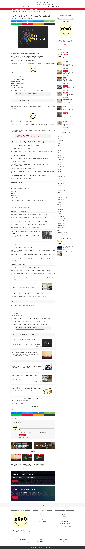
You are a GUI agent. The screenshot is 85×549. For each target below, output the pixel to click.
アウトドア (59, 134)
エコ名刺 (59, 150)
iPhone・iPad (60, 171)
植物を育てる (60, 194)
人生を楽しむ (60, 223)
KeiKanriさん (14, 195)
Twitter (20, 437)
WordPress (52, 547)
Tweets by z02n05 (60, 49)
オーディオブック (61, 183)
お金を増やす (60, 157)
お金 (58, 155)
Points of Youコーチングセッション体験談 (64, 526)
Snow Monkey (33, 547)
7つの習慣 (59, 213)
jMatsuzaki (17, 418)
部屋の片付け (60, 202)
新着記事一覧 (66, 129)
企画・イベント (60, 225)
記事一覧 (28, 435)
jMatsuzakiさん (15, 191)
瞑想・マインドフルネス (62, 197)
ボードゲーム (60, 152)
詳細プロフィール (66, 44)
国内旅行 (59, 140)
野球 (59, 143)
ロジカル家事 (60, 208)
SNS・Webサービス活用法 (62, 232)
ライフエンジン (31, 18)
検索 (53, 409)
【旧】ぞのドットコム (42, 2)
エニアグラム (60, 216)
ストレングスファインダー (62, 220)
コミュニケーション (61, 218)
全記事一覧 (64, 516)
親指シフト (60, 201)
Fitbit (59, 169)
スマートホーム (60, 176)
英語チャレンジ (60, 199)
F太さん (13, 193)
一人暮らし (59, 204)
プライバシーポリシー (64, 521)
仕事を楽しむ (60, 162)
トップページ (64, 512)
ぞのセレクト (42, 514)
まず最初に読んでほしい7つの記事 (64, 523)
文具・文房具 (60, 154)
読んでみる (15, 481)
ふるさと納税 (60, 160)
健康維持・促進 (60, 190)
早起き (59, 192)
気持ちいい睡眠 (60, 195)
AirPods (59, 167)
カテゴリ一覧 (64, 518)
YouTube (34, 437)
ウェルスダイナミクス (61, 214)
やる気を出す (60, 185)
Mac (59, 173)
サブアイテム (60, 174)
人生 (58, 211)
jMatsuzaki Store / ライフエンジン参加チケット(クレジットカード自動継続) (30, 95)
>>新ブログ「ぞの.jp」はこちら (17, 403)
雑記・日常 (60, 228)
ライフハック (60, 187)
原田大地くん (14, 197)
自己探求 (59, 227)
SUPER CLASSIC (61, 148)
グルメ (59, 138)
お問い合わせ (64, 519)
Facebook (24, 437)
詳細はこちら (22, 435)
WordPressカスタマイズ (62, 234)
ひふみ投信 (60, 159)
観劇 (59, 141)
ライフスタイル (60, 180)
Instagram (29, 437)
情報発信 (58, 230)
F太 (12, 418)
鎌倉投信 (59, 164)
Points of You (60, 147)
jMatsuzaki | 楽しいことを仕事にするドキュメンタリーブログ (27, 136)
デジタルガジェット (60, 166)
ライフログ (60, 188)
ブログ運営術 (60, 235)
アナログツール (60, 145)
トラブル (59, 206)
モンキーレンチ (42, 547)
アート (59, 136)
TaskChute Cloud (61, 181)
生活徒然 (59, 209)
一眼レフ (59, 178)
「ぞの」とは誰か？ (42, 512)
